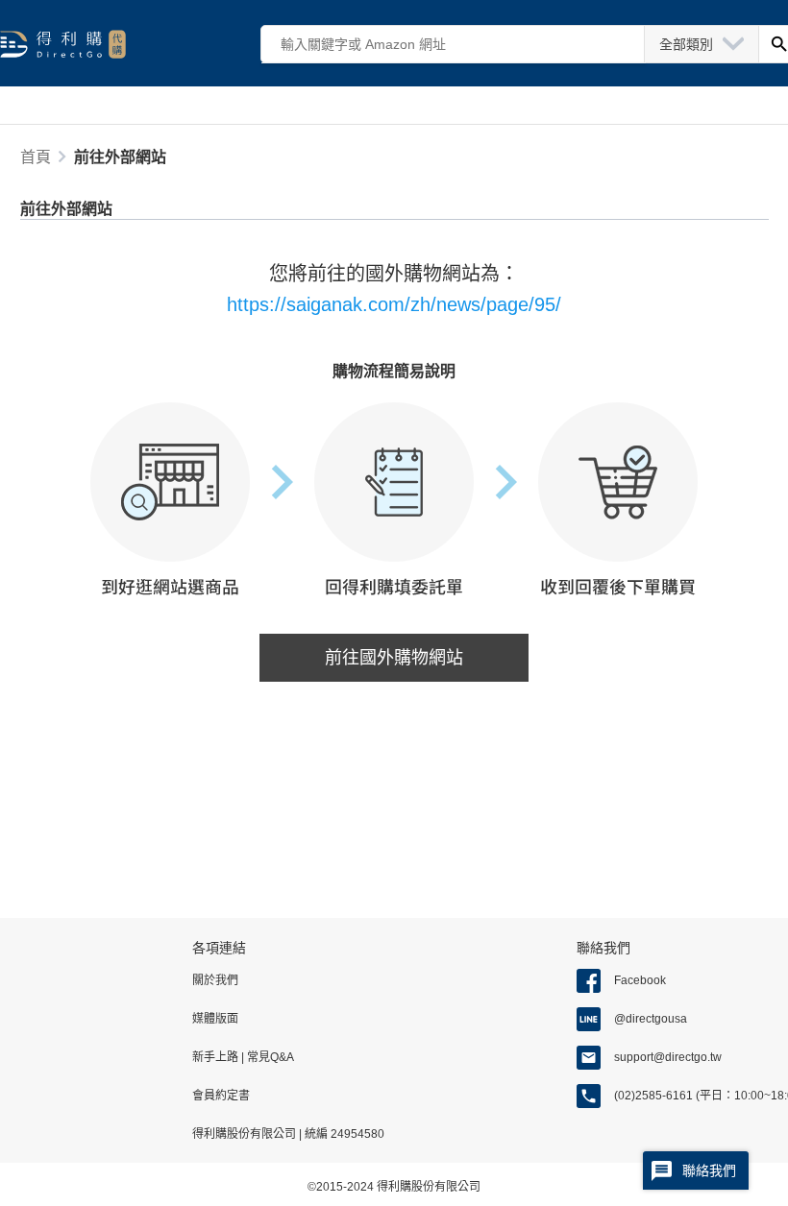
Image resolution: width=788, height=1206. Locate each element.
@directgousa (650, 1018)
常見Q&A (269, 1057)
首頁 (35, 157)
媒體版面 (215, 1018)
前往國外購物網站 (394, 657)
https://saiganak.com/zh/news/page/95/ (394, 304)
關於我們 (215, 980)
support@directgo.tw (668, 1057)
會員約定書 (221, 1095)
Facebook (640, 980)
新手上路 (216, 1057)
